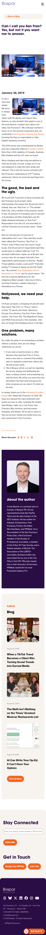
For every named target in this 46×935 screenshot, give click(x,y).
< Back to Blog (13, 16)
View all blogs (15, 779)
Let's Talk (34, 866)
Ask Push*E (36, 931)
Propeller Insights (36, 149)
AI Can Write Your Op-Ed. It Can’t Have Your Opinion (22, 764)
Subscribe (10, 842)
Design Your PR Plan (14, 866)
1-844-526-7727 (9, 912)
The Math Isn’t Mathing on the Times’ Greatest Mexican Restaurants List (22, 713)
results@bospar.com (10, 915)
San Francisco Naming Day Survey (28, 134)
